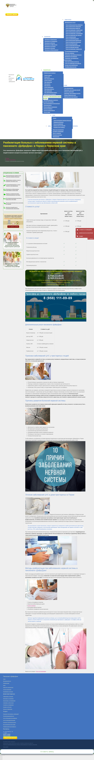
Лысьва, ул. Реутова (7, 707)
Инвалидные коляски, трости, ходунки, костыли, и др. (13, 181)
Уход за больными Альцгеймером (10, 718)
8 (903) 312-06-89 (11, 12)
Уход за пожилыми (41, 671)
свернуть (91, 238)
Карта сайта (5, 746)
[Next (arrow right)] (1, 758)
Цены (4, 685)
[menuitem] (42, 43)
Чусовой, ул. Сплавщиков (8, 705)
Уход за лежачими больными (9, 720)
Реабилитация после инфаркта (9, 726)
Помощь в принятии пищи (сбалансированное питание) (13, 194)
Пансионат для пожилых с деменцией (11, 714)
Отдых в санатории (7, 689)
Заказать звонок (12, 14)
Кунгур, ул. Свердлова (7, 709)
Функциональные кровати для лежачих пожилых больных (13, 176)
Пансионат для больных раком (9, 722)
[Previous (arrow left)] (0, 758)
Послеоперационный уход (8, 716)
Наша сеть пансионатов (8, 687)
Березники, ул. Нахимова (8, 698)
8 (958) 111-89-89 (11, 10)
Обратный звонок (10, 738)
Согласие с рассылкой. (32, 744)
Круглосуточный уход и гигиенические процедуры (12, 208)
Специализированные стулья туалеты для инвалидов (13, 185)
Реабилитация (6, 683)
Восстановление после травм (9, 724)
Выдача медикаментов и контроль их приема (14, 203)
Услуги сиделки (31, 605)
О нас (4, 679)
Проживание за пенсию (8, 691)
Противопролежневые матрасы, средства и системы (14, 199)
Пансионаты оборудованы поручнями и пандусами (12, 190)
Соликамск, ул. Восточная (8, 702)
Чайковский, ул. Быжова (8, 696)
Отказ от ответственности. (22, 744)
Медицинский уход (7, 681)
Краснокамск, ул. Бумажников (9, 700)
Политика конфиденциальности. (9, 744)
